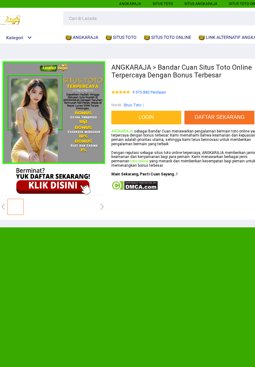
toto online (139, 161)
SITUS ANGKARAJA (200, 4)
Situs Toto (132, 105)
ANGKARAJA (130, 4)
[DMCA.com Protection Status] (134, 189)
